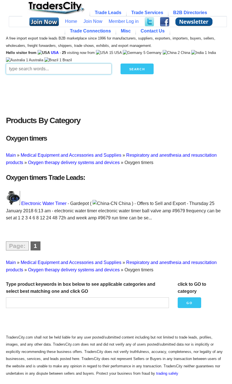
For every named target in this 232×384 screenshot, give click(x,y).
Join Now (92, 21)
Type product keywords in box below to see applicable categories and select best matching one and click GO (80, 288)
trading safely (167, 373)
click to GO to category (192, 288)
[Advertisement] (116, 93)
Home (71, 21)
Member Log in (124, 21)
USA (55, 53)
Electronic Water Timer (43, 203)
